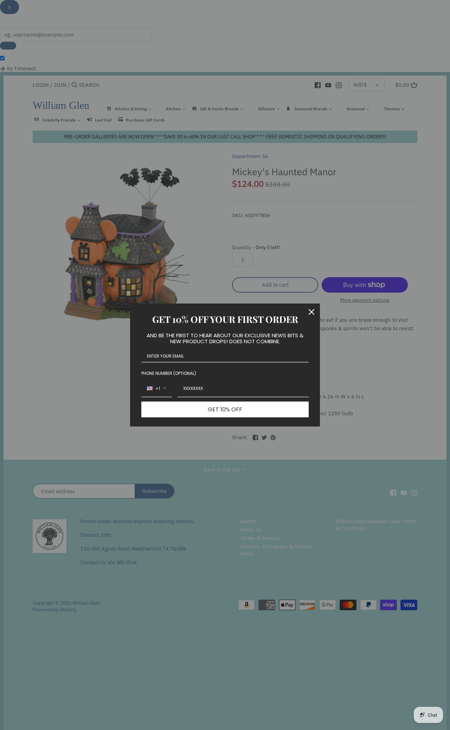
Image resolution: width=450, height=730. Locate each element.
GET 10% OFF (225, 409)
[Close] (311, 312)
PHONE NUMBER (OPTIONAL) (168, 373)
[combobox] (156, 388)
